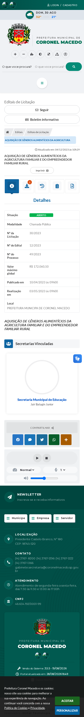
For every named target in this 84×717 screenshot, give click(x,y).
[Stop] (46, 458)
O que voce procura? (17, 66)
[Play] (37, 458)
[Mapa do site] (57, 54)
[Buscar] (74, 66)
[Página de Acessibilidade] (65, 54)
